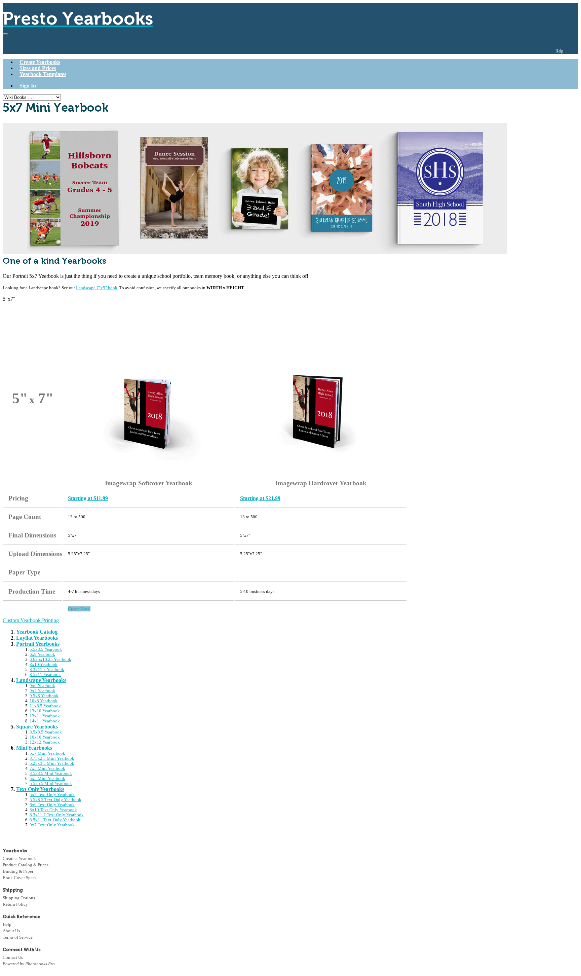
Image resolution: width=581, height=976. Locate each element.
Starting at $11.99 (88, 498)
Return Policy (15, 904)
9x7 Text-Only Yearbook (52, 825)
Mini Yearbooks (34, 748)
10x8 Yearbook (43, 701)
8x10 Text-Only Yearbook (53, 810)
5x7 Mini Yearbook (47, 753)
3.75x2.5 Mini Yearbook (52, 758)
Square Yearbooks (37, 726)
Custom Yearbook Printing (31, 620)
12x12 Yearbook (45, 742)
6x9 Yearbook (42, 654)
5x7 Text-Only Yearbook (52, 794)
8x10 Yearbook (43, 664)
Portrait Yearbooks (38, 644)
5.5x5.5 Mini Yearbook (51, 783)
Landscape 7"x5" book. (97, 287)
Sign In (28, 85)
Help (559, 51)
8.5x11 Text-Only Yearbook (55, 820)
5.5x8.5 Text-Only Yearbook (55, 799)
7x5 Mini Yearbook (47, 768)
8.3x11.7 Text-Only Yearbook (57, 815)
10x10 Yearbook (45, 737)
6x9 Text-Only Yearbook (52, 804)
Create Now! (79, 608)
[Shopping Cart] (573, 51)
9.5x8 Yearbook (44, 695)
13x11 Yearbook (45, 716)
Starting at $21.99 (260, 498)
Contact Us (13, 957)
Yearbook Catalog (36, 632)
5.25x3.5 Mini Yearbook (52, 763)
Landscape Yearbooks (41, 680)
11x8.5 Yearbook (45, 706)
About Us (11, 930)
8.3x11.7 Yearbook (47, 669)
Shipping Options (19, 897)
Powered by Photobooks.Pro (29, 963)
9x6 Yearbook (42, 685)
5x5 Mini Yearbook (47, 778)
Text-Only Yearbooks (40, 789)
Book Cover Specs (19, 877)
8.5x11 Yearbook (45, 674)
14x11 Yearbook (45, 721)
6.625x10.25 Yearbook (50, 659)
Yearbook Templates (43, 74)
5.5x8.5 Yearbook (46, 649)
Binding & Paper (18, 871)
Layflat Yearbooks (37, 638)
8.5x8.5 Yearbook (46, 732)
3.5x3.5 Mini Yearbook (51, 773)
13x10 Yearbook (45, 711)
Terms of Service (18, 937)
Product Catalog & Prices (25, 864)
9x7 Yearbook (42, 690)
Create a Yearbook (19, 858)
